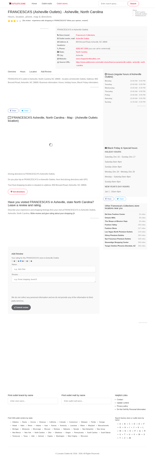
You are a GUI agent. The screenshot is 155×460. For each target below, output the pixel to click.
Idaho (22, 425)
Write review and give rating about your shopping (51, 213)
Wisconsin (84, 436)
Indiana (38, 425)
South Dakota (105, 432)
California (52, 422)
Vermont (41, 436)
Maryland (91, 425)
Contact (120, 399)
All (130, 438)
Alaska (24, 422)
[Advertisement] (28, 46)
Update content (123, 403)
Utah (33, 436)
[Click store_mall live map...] (54, 145)
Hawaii (14, 425)
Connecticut (73, 422)
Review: (15, 274)
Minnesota (25, 429)
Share (14, 111)
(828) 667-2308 (82, 48)
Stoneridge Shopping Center (116, 242)
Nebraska (66, 429)
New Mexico (16, 432)
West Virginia (72, 436)
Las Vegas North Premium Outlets (119, 232)
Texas (25, 436)
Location (33, 72)
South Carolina (92, 432)
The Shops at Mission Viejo (116, 221)
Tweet (26, 111)
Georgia (102, 422)
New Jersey (101, 429)
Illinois (30, 425)
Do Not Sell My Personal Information (131, 409)
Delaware (84, 422)
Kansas (54, 425)
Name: (14, 264)
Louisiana (73, 425)
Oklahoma (58, 432)
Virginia (50, 436)
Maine (82, 425)
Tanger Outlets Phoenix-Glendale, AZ (120, 246)
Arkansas (42, 422)
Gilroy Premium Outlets (114, 235)
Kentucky (63, 425)
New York (27, 432)
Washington (60, 436)
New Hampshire (87, 429)
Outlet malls (47, 4)
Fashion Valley (111, 225)
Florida (93, 422)
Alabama (15, 422)
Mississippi (37, 429)
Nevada (76, 429)
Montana (57, 429)
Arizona (33, 422)
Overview (12, 72)
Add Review (46, 72)
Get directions (18, 192)
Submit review (22, 307)
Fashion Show (111, 228)
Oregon (68, 432)
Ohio (49, 432)
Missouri (47, 429)
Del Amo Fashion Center (115, 214)
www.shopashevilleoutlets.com (88, 59)
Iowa (46, 425)
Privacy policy (122, 406)
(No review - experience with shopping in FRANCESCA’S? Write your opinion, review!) (55, 20)
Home (34, 4)
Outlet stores (62, 4)
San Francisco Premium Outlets (118, 239)
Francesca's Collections (85, 35)
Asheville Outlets (82, 38)
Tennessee (16, 436)
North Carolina (81, 52)
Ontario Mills (110, 218)
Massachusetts (103, 425)
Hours (22, 72)
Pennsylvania (79, 432)
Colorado (62, 422)
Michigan (15, 429)
